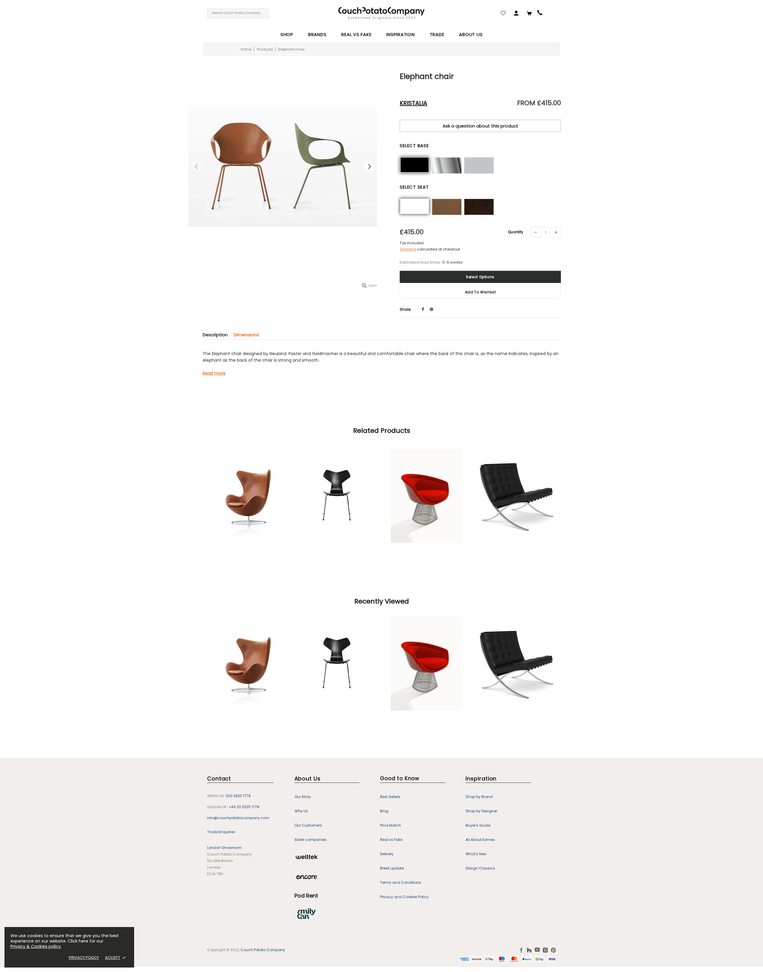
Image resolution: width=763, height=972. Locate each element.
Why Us (301, 811)
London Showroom (224, 847)
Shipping (408, 249)
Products (265, 49)
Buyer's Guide (478, 825)
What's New (476, 853)
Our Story (302, 796)
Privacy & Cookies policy (35, 946)
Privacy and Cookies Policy (404, 896)
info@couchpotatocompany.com (238, 817)
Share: (405, 309)
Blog (384, 811)
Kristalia (413, 103)
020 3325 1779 (238, 795)
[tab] (218, 335)
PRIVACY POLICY (84, 957)
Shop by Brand (479, 796)
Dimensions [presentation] (246, 335)
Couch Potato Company (263, 950)
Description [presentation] (215, 335)
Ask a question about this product (480, 126)
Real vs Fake (391, 839)
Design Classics (480, 868)
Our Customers (308, 825)
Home (246, 49)
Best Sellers (390, 796)
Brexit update (392, 868)
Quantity (515, 231)
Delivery (387, 853)
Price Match (390, 825)
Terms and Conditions (400, 882)
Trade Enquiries (221, 831)
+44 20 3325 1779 (243, 806)
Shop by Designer (481, 811)
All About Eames (480, 839)
